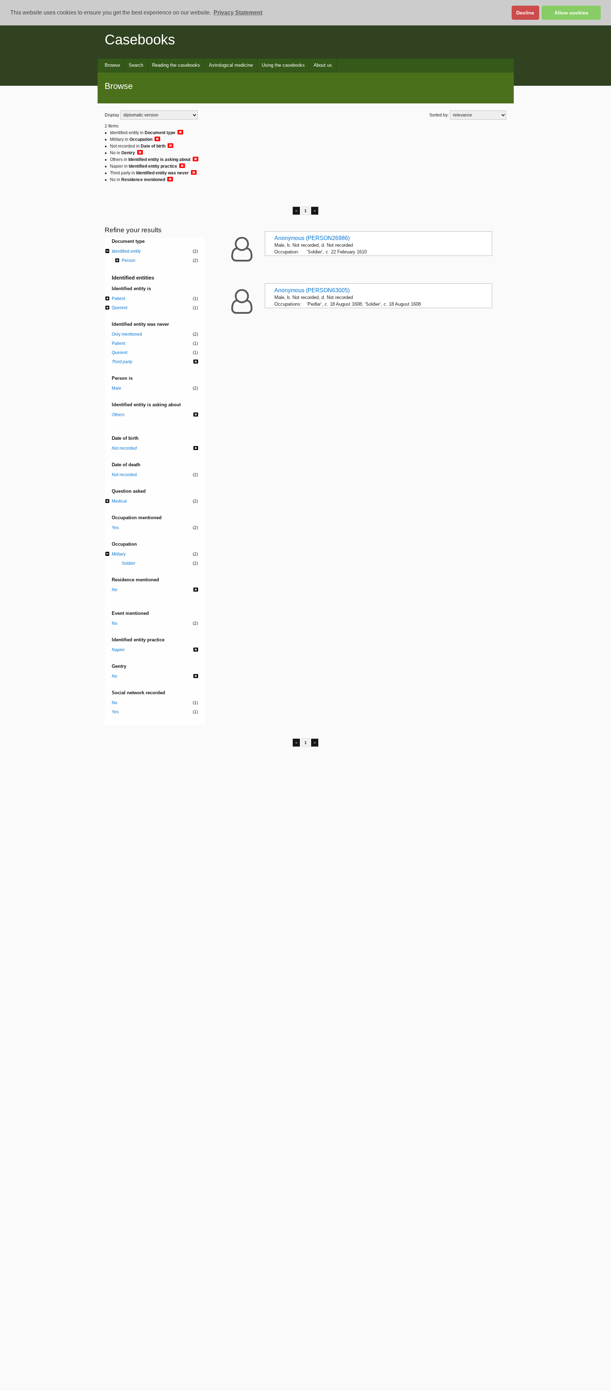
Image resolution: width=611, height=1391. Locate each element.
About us (323, 65)
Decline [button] (525, 13)
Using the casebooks (283, 65)
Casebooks (140, 39)
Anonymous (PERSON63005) (312, 290)
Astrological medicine (231, 65)
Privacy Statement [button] (238, 13)
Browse (112, 65)
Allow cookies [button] (571, 13)
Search (136, 65)
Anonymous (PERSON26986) (312, 238)
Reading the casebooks (176, 65)
